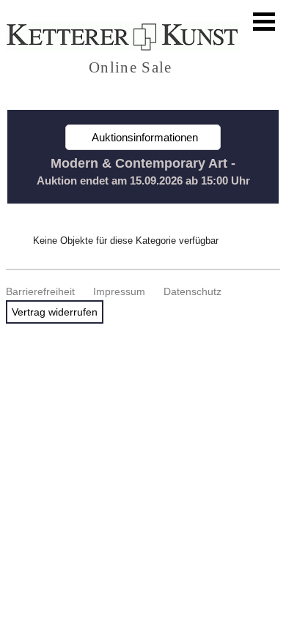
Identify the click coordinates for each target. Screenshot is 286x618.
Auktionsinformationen (143, 137)
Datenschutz (192, 291)
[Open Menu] (264, 22)
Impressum (119, 291)
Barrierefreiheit (40, 291)
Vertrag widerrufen (55, 312)
